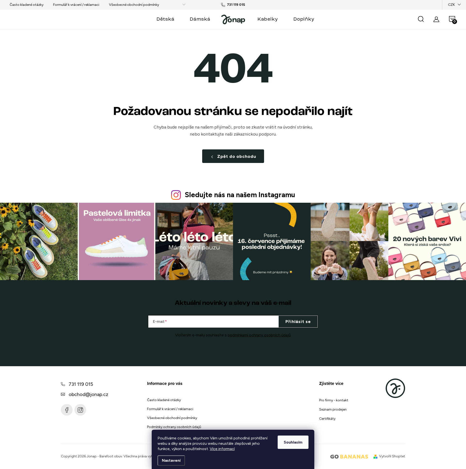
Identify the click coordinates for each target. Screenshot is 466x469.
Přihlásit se (298, 321)
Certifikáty (327, 419)
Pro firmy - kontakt (333, 400)
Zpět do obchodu (236, 156)
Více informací (222, 448)
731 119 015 (81, 384)
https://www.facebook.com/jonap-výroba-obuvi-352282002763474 (67, 410)
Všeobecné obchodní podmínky (134, 5)
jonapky (80, 410)
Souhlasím (293, 442)
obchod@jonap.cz (88, 394)
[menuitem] (165, 19)
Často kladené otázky (26, 5)
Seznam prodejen (333, 409)
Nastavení (171, 460)
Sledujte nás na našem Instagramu (240, 195)
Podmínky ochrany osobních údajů (174, 427)
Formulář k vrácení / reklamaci (76, 5)
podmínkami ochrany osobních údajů (259, 335)
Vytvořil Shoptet (392, 456)
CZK (451, 5)
